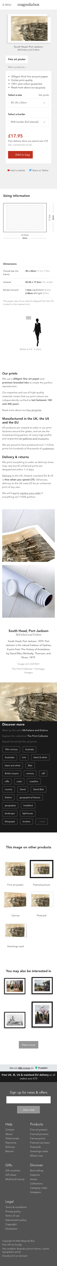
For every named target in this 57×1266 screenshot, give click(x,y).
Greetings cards (39, 1151)
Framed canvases (40, 1142)
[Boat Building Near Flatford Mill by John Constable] (42, 985)
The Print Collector (37, 736)
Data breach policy (15, 1220)
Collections (36, 1183)
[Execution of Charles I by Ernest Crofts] (14, 986)
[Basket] (52, 5)
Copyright (11, 1224)
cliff (43, 773)
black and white (12, 765)
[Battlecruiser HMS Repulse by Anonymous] (14, 1020)
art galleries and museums (34, 438)
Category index (38, 1187)
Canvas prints (37, 1138)
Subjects (35, 1174)
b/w (24, 757)
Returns (9, 1151)
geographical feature (29, 797)
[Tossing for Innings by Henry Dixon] (42, 1015)
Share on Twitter (40, 170)
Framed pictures (39, 1134)
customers (48, 448)
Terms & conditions (16, 1207)
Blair (30, 765)
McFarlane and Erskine (28, 49)
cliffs (7, 781)
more (42, 821)
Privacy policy (13, 1211)
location (26, 821)
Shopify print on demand (14, 1255)
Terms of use (12, 1215)
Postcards (35, 1147)
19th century (11, 749)
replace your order (30, 493)
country (8, 789)
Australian (10, 757)
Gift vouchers (12, 1170)
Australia (29, 749)
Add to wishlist (17, 170)
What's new (36, 1155)
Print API (6, 1244)
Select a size (28, 95)
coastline (33, 781)
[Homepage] (28, 5)
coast (19, 781)
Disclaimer (11, 1228)
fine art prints (33, 410)
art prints (40, 87)
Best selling (36, 1170)
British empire (12, 773)
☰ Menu (6, 4)
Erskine (8, 797)
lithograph (10, 821)
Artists (33, 1179)
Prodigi (18, 1244)
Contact (9, 1129)
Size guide (43, 95)
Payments (10, 1142)
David (23, 789)
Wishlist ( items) (14, 1179)
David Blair (38, 789)
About (8, 1134)
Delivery (7, 475)
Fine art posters (38, 1129)
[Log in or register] (47, 5)
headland (28, 805)
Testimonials (12, 1138)
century (30, 773)
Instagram (35, 1192)
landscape (10, 813)
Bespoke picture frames (29, 1248)
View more (28, 1045)
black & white (40, 757)
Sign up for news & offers (28, 1092)
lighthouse (27, 813)
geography (10, 805)
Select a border (16, 114)
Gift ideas (10, 1174)
